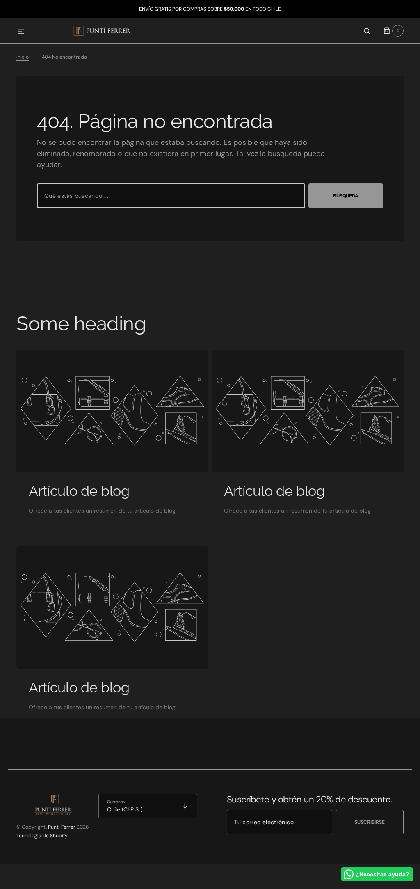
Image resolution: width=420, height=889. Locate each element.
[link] (112, 411)
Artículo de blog (79, 491)
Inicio (22, 57)
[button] (21, 32)
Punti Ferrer (61, 827)
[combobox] (171, 195)
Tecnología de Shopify (42, 835)
